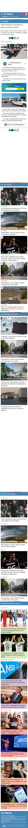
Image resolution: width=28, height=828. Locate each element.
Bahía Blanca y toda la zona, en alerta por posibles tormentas (13, 233)
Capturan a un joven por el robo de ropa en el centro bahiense (13, 337)
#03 (2, 237)
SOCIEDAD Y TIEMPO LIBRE (9, 758)
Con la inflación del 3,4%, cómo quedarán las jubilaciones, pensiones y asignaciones (13, 682)
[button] (10, 38)
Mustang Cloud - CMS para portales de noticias (15, 826)
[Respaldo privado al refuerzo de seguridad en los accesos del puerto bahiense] (14, 396)
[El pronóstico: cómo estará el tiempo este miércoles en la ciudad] (14, 271)
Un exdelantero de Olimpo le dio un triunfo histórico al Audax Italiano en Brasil (13, 655)
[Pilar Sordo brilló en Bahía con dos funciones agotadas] (14, 743)
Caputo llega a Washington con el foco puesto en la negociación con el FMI (13, 706)
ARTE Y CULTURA (6, 710)
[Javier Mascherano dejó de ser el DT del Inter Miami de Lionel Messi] (14, 196)
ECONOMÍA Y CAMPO (7, 660)
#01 (2, 188)
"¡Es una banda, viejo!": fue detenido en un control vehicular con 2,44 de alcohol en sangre (14, 806)
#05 (2, 287)
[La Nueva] (9, 14)
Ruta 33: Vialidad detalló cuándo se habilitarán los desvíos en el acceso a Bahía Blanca (12, 308)
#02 (2, 213)
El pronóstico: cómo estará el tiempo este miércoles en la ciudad (12, 283)
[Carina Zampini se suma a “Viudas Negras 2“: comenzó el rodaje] (14, 720)
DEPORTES (4, 607)
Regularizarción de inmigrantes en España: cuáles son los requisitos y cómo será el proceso (14, 781)
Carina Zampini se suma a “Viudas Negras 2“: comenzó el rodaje (12, 732)
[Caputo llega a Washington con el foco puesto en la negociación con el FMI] (14, 695)
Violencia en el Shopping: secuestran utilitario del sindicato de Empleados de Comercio (13, 384)
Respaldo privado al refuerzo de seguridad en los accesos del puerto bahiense (12, 408)
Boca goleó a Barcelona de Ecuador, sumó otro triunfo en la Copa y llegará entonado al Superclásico (13, 258)
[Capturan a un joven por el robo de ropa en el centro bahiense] (14, 326)
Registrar (20, 88)
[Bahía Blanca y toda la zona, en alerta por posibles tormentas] (14, 220)
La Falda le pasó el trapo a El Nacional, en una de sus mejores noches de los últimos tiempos (13, 630)
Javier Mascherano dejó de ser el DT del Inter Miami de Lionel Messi (13, 209)
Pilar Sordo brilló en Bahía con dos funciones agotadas (12, 755)
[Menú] (2, 14)
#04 (2, 263)
